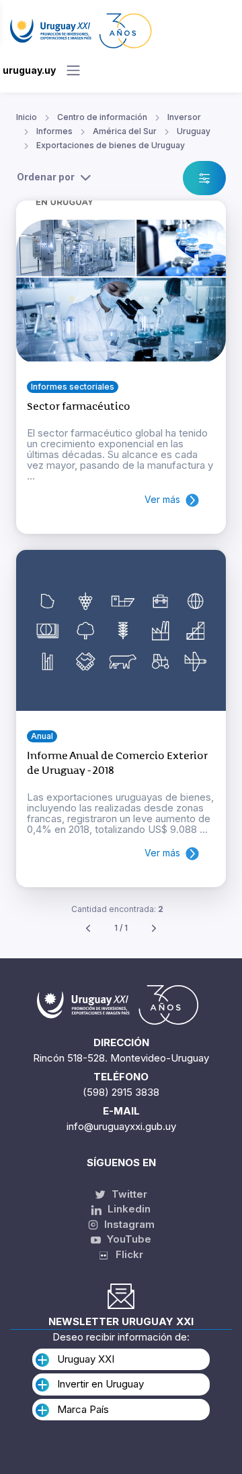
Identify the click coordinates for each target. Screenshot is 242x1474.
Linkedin (128, 1208)
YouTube (127, 1239)
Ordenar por (46, 176)
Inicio (26, 117)
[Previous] (88, 928)
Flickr (125, 1254)
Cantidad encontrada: (117, 909)
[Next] (154, 928)
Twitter (128, 1194)
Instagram (128, 1224)
